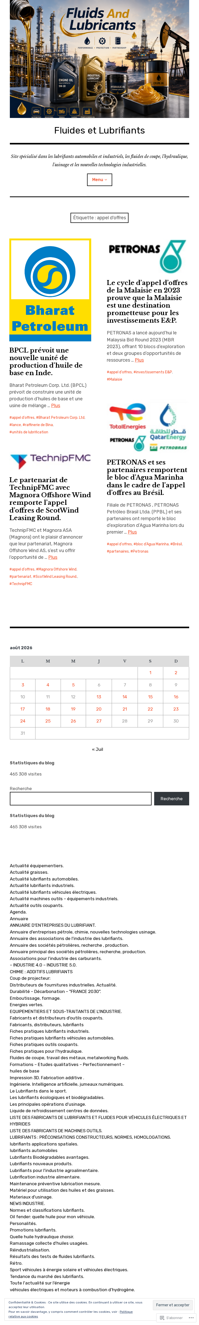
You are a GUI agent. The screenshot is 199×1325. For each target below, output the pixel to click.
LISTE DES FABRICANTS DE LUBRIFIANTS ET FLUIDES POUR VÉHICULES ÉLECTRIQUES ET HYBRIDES (98, 1121)
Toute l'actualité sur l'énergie (40, 1283)
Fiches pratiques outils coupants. (44, 1044)
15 (150, 696)
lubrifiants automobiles (34, 1150)
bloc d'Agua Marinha (152, 544)
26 (73, 721)
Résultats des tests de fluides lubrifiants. (52, 1256)
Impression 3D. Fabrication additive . (47, 1077)
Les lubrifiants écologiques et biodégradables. (57, 1097)
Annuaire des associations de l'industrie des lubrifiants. (66, 938)
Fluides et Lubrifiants (99, 130)
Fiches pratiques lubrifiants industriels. (50, 1031)
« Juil (97, 749)
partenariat (21, 576)
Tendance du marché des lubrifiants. (47, 1276)
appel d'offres (23, 417)
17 (22, 709)
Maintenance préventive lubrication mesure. (55, 1183)
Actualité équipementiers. (37, 865)
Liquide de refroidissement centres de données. (59, 1110)
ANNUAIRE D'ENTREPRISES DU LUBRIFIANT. (53, 925)
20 (99, 709)
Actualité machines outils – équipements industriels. (64, 898)
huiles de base (24, 1071)
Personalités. (23, 1223)
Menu (97, 179)
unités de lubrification (30, 432)
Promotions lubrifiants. (33, 1230)
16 (176, 696)
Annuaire (19, 918)
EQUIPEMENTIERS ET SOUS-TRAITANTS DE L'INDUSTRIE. (66, 1011)
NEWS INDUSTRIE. (27, 1203)
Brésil (177, 544)
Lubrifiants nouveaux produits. (41, 1163)
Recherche (21, 788)
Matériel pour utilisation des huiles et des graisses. (62, 1190)
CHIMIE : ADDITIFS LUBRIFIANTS (41, 971)
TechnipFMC (22, 584)
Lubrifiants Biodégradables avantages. (49, 1157)
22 (150, 709)
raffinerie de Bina (39, 425)
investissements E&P (154, 372)
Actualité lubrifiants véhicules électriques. (53, 892)
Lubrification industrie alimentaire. (45, 1177)
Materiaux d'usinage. (31, 1197)
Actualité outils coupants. (36, 905)
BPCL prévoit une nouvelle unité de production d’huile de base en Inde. (46, 362)
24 (22, 721)
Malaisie (115, 379)
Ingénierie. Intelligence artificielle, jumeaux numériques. (67, 1084)
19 (73, 709)
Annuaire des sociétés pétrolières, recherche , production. (69, 945)
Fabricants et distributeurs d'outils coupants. (56, 1018)
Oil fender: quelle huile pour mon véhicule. (52, 1216)
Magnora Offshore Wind (57, 569)
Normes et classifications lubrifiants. (47, 1210)
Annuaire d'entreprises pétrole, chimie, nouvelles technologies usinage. (83, 932)
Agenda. (18, 912)
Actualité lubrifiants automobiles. (44, 879)
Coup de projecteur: (30, 978)
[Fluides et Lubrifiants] (99, 59)
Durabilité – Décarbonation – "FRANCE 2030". (55, 991)
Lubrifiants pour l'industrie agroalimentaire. (54, 1170)
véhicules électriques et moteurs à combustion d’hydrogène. (72, 1289)
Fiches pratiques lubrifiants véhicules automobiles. (62, 1038)
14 (125, 696)
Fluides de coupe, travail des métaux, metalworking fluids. (69, 1057)
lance (16, 425)
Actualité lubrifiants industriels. (42, 885)
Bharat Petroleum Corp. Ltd (61, 417)
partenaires (119, 551)
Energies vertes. (26, 1004)
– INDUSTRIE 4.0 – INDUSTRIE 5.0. (43, 965)
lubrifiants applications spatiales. (44, 1144)
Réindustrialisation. (30, 1250)
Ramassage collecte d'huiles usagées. (49, 1243)
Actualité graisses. (29, 872)
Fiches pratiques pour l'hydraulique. (46, 1051)
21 (125, 709)
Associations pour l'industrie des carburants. (56, 958)
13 (99, 696)
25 (48, 721)
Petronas (140, 551)
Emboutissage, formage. (35, 998)
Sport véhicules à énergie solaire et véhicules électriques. (69, 1269)
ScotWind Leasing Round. (56, 576)
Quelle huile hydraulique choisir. (42, 1236)
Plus (55, 405)
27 (99, 721)
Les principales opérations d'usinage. (48, 1104)
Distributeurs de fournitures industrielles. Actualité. (63, 985)
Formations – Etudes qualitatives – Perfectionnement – (67, 1064)
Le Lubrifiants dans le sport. (38, 1091)
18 (48, 709)
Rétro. (16, 1263)
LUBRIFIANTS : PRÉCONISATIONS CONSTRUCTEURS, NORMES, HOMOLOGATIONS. (90, 1137)
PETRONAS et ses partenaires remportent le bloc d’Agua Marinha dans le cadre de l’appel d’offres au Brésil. (147, 477)
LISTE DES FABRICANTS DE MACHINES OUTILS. (56, 1130)
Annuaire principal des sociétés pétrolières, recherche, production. (78, 951)
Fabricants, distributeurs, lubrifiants (47, 1024)
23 (176, 709)
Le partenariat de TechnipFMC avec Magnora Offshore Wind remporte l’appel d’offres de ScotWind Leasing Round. (50, 498)
